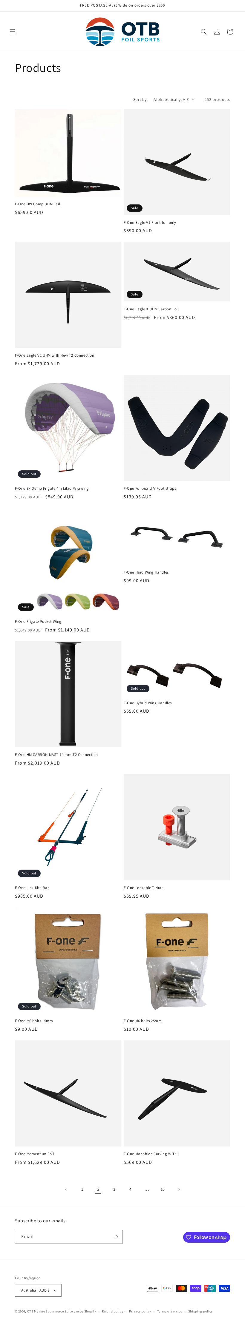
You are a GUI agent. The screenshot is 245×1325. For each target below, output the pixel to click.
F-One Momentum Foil (34, 1154)
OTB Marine (36, 1311)
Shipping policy (200, 1311)
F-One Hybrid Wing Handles (148, 703)
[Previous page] (66, 1189)
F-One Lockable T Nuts (143, 887)
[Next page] (179, 1189)
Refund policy (112, 1311)
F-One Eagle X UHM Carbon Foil (151, 309)
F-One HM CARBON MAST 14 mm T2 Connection (56, 754)
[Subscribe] (115, 1237)
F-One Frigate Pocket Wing (38, 621)
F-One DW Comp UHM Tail (37, 204)
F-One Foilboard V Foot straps (150, 488)
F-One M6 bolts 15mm (34, 1021)
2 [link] (98, 1189)
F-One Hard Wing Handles (146, 572)
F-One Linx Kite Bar (32, 887)
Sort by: (140, 99)
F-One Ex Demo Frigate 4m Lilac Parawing (52, 488)
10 (163, 1189)
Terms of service (169, 1311)
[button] (12, 31)
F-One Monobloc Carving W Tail (151, 1154)
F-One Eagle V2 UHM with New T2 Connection (54, 355)
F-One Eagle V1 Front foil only (150, 222)
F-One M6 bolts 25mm (143, 1021)
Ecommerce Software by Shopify (71, 1311)
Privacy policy (140, 1311)
